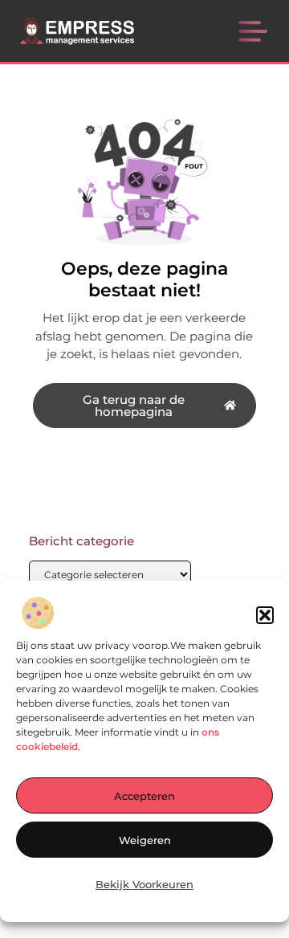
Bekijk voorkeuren (144, 884)
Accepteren (144, 795)
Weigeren (145, 840)
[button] (265, 615)
